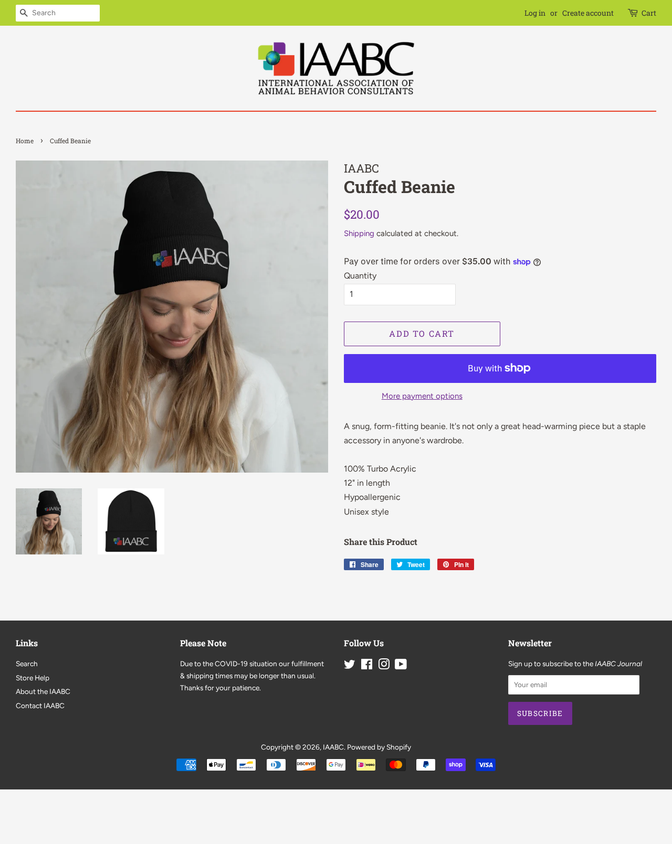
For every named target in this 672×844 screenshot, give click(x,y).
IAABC (333, 747)
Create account (588, 13)
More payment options (422, 396)
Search (27, 663)
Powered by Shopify (379, 747)
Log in (534, 13)
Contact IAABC (40, 705)
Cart (649, 13)
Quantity (360, 276)
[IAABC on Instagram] (384, 666)
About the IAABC (43, 691)
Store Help (32, 678)
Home (25, 140)
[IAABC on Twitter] (349, 666)
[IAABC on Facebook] (367, 666)
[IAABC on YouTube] (401, 666)
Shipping (359, 233)
